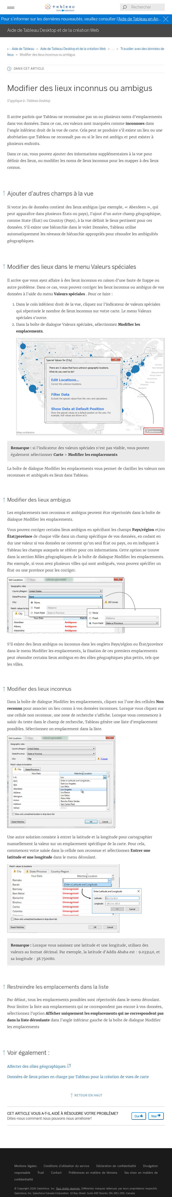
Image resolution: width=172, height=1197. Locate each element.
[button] (9, 69)
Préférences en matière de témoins (93, 1172)
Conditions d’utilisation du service (66, 1166)
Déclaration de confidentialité (116, 1166)
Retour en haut (88, 1095)
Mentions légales (25, 1166)
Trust (40, 1172)
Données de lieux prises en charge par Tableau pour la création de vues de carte (78, 1076)
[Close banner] (166, 19)
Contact (56, 1172)
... (113, 49)
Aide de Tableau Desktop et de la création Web (73, 49)
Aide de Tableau (23, 49)
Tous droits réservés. (68, 1188)
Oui (137, 1116)
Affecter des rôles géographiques (37, 1066)
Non (154, 1116)
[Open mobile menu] (10, 7)
